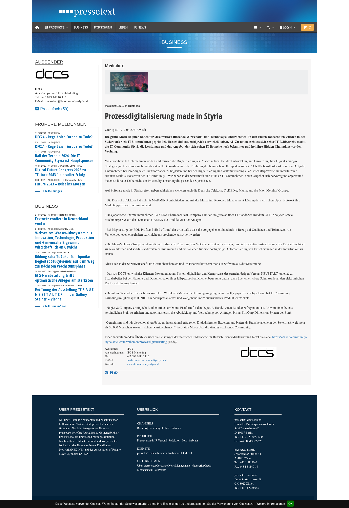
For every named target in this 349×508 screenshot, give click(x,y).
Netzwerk (197, 465)
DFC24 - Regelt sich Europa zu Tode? (64, 137)
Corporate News (165, 465)
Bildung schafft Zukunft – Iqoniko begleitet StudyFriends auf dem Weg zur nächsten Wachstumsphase (64, 261)
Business (81, 27)
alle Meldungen (52, 191)
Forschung (103, 27)
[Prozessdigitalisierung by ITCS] (129, 82)
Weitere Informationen (270, 504)
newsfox (162, 453)
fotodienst (186, 453)
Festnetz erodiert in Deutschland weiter (61, 221)
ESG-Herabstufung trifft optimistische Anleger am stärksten (64, 278)
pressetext (142, 453)
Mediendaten (144, 470)
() (309, 27)
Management (182, 465)
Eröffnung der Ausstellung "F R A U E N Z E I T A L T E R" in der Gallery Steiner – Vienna (64, 294)
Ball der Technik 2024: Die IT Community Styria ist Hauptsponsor (64, 158)
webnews (174, 453)
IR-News (140, 27)
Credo (207, 465)
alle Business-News (54, 306)
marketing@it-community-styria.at (147, 360)
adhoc (153, 453)
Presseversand (145, 440)
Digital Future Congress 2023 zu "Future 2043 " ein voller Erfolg (60, 172)
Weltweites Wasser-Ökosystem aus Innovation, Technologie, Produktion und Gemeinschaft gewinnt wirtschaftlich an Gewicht (64, 240)
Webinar (193, 440)
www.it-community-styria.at (143, 364)
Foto (184, 440)
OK (290, 504)
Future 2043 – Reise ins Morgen (60, 184)
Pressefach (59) (53, 108)
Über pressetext (146, 465)
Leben (123, 27)
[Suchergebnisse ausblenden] (116, 372)
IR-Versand (161, 440)
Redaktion (174, 440)
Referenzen (159, 470)
